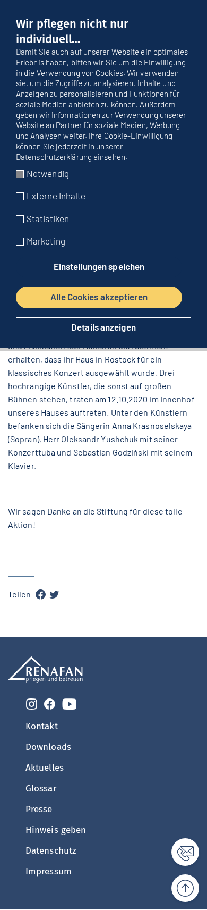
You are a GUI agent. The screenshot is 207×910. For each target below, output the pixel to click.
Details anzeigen (103, 327)
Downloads (48, 747)
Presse (39, 809)
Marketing (46, 240)
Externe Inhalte (56, 195)
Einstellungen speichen (99, 266)
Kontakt (41, 726)
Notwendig (48, 173)
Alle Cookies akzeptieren (99, 296)
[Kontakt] (179, 852)
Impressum (48, 871)
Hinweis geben (55, 830)
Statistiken (48, 218)
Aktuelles (44, 767)
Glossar (41, 788)
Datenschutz (50, 850)
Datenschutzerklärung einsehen (70, 157)
